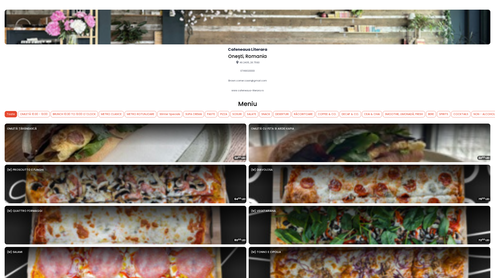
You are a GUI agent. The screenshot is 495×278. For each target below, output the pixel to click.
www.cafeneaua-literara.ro (247, 90)
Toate (11, 114)
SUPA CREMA (193, 114)
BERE (431, 114)
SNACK (265, 114)
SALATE (251, 114)
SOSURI (237, 114)
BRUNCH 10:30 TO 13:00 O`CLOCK (74, 114)
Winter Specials (170, 114)
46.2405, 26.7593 (249, 62)
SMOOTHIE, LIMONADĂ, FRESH (404, 114)
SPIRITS (443, 114)
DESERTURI (282, 114)
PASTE (211, 114)
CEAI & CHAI (372, 114)
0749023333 (247, 71)
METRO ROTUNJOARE (140, 114)
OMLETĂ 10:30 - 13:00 (34, 114)
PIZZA (223, 114)
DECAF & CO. (350, 114)
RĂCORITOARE (303, 114)
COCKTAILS (460, 114)
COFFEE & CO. (327, 114)
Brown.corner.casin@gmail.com (247, 80)
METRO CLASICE (111, 114)
